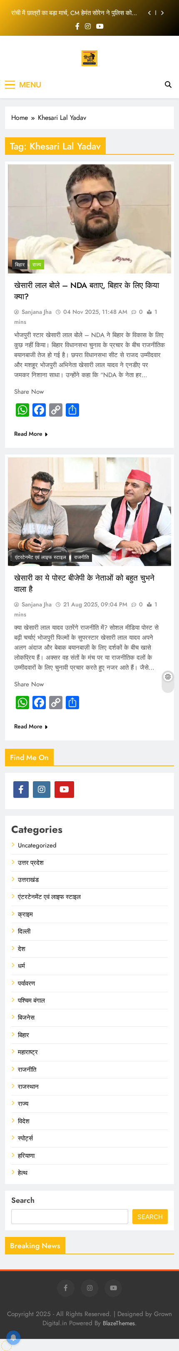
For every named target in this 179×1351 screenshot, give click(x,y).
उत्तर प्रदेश (31, 862)
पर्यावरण (26, 983)
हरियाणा (26, 1155)
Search (23, 1200)
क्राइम (25, 914)
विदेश (24, 1121)
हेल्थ (22, 1172)
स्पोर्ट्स (25, 1138)
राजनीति (81, 557)
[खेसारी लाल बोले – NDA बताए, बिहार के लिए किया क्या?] (89, 218)
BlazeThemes (119, 1323)
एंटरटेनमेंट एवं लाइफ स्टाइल (40, 557)
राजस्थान (28, 1086)
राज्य (36, 264)
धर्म (21, 966)
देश (21, 949)
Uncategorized (37, 845)
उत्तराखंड (28, 879)
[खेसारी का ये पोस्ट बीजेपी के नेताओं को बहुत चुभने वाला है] (89, 511)
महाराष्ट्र (28, 1052)
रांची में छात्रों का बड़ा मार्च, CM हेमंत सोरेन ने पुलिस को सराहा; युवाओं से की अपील (71, 13)
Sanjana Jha (37, 312)
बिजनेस (26, 1017)
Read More (28, 434)
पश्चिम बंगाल (31, 1000)
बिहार (20, 264)
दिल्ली (24, 931)
